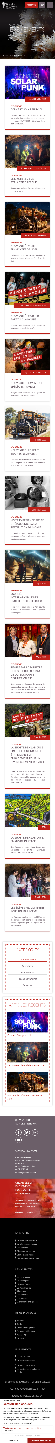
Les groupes (22, 1298)
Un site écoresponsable (27, 1244)
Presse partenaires (27, 979)
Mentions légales (41, 1382)
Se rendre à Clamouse (26, 1331)
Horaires (20, 1320)
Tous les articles (27, 959)
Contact (20, 1338)
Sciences (27, 985)
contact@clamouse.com (25, 1172)
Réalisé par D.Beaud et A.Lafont (27, 1396)
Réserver (31, 5)
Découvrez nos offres (24, 1212)
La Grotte (22, 1232)
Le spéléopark (23, 1281)
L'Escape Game (23, 1284)
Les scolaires (23, 1294)
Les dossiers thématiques (28, 1258)
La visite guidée (23, 1277)
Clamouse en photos (26, 1251)
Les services (22, 1247)
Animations (27, 966)
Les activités (24, 1269)
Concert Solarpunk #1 (26, 1360)
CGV (43, 1389)
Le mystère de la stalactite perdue (28, 1370)
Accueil (5, 55)
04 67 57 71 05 (21, 1169)
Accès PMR (22, 1335)
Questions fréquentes (26, 1328)
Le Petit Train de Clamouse (24, 1289)
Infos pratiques (25, 1312)
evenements (16, 106)
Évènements (17, 55)
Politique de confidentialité (24, 1389)
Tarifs (19, 1324)
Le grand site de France (27, 1240)
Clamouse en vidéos (25, 1255)
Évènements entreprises (27, 1302)
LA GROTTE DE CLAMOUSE (17, 1382)
